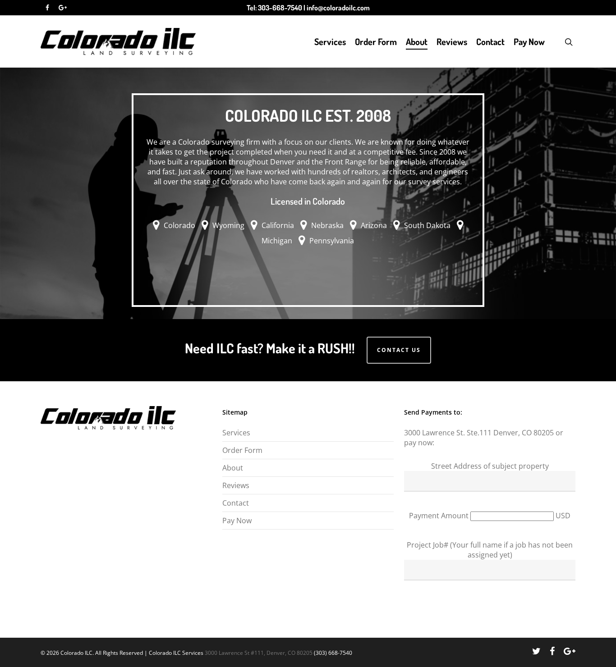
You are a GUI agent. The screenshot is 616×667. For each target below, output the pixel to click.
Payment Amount (439, 516)
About (417, 41)
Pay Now (529, 41)
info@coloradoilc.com (338, 7)
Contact (490, 41)
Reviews (452, 41)
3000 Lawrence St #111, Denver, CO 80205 (259, 653)
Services (330, 41)
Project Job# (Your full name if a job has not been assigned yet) (490, 550)
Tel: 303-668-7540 (274, 7)
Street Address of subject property (490, 466)
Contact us (399, 350)
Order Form (376, 41)
